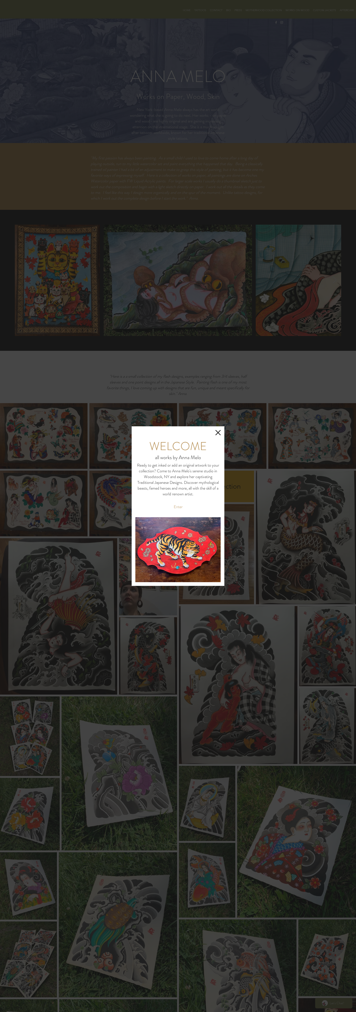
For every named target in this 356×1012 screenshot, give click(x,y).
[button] (218, 432)
